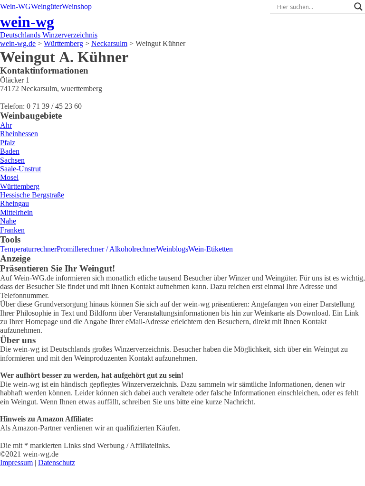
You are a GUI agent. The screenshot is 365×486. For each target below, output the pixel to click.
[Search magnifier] (358, 6)
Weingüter (46, 6)
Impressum (16, 462)
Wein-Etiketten (210, 249)
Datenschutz (56, 462)
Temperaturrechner (28, 249)
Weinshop (77, 6)
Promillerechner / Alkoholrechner (106, 249)
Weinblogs (172, 249)
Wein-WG (15, 6)
